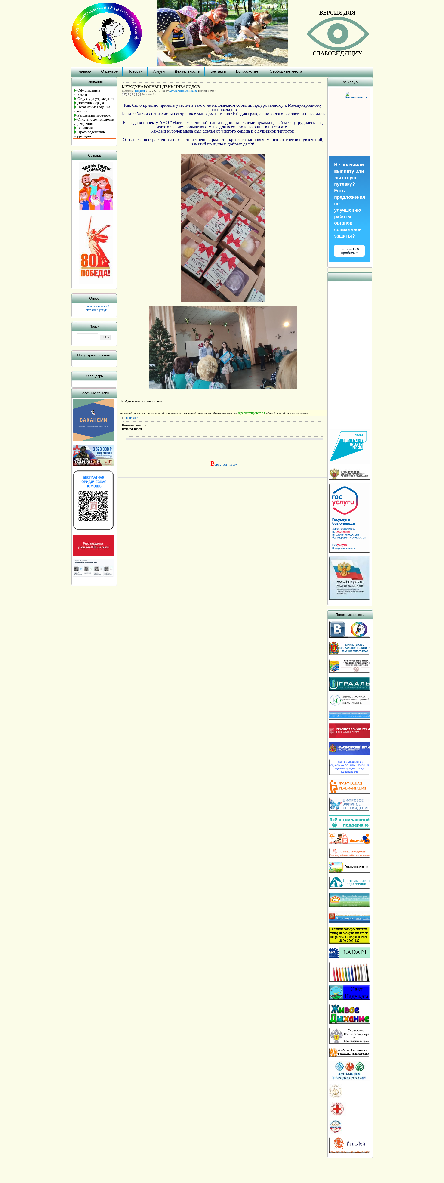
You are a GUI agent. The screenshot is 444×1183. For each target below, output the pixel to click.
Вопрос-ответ (248, 71)
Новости (135, 71)
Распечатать (132, 418)
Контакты (218, 71)
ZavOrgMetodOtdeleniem (183, 90)
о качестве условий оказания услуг (96, 308)
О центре (109, 71)
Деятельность (187, 71)
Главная (84, 71)
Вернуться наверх (223, 464)
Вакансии (85, 128)
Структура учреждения (95, 99)
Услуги (158, 71)
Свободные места (286, 71)
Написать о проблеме (349, 251)
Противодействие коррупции (90, 134)
